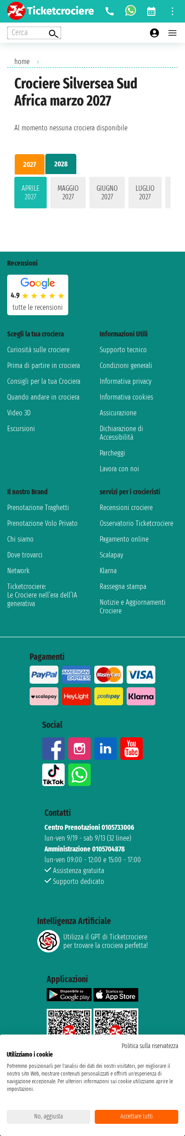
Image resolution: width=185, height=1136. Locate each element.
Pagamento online (124, 539)
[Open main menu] (172, 33)
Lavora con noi (119, 469)
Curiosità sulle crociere (38, 349)
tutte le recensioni (38, 307)
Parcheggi (112, 453)
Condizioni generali (126, 365)
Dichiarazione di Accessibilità (121, 433)
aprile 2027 (31, 192)
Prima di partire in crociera (43, 365)
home (22, 61)
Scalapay (111, 555)
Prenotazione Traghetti (38, 507)
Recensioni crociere (126, 507)
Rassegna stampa (123, 586)
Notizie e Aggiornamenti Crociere (133, 606)
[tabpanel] (92, 194)
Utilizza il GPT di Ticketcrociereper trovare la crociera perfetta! (105, 941)
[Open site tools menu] (172, 11)
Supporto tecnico (123, 349)
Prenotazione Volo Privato (42, 523)
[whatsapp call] (130, 11)
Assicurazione (118, 413)
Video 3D (19, 413)
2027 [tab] (29, 164)
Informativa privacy (125, 381)
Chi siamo (20, 539)
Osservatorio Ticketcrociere (136, 523)
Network (18, 570)
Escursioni (21, 428)
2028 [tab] (61, 164)
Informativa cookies (126, 397)
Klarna (108, 570)
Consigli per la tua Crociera (43, 381)
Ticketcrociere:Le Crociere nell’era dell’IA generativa (42, 595)
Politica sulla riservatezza (150, 1046)
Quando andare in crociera (43, 397)
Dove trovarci (25, 555)
